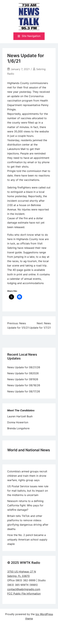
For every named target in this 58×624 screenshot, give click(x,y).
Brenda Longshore (18, 428)
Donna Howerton (17, 422)
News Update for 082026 (23, 373)
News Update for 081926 (22, 379)
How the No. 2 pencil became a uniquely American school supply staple (27, 539)
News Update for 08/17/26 (23, 391)
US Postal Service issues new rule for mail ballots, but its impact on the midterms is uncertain (27, 491)
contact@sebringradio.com (23, 589)
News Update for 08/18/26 (23, 385)
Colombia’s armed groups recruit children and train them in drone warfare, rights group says (27, 476)
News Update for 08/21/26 (23, 367)
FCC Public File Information (24, 593)
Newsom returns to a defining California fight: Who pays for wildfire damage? (25, 505)
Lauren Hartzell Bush (20, 416)
